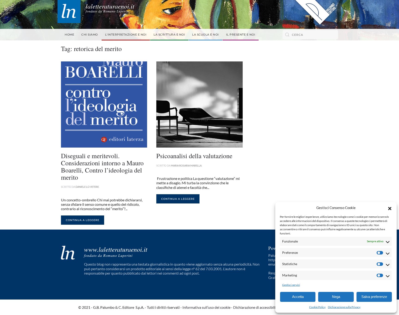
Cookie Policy (317, 307)
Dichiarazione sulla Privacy (344, 307)
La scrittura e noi (169, 34)
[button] (389, 208)
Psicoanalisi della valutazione (194, 155)
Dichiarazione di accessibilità (256, 307)
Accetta (298, 297)
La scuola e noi (205, 34)
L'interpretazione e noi (126, 34)
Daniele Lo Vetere (87, 186)
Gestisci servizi (291, 285)
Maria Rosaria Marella (186, 165)
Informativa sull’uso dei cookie (206, 307)
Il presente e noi (240, 34)
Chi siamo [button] (89, 34)
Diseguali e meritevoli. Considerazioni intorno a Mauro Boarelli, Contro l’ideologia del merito (102, 166)
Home (69, 34)
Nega (336, 297)
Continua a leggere (82, 220)
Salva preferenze (374, 297)
